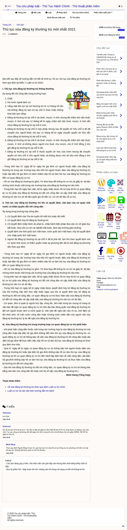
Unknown (7, 413)
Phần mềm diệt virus (120, 190)
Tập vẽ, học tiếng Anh (111, 190)
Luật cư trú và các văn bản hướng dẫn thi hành (30, 391)
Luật (49, 13)
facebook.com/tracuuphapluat (107, 289)
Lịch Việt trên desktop (110, 224)
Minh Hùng (10, 444)
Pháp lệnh (62, 13)
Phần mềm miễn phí (102, 13)
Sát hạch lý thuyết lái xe (101, 225)
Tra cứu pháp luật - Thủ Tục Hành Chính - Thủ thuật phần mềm (58, 6)
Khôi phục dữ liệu (121, 207)
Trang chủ (21, 13)
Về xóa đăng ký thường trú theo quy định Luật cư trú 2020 (36, 387)
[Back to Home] (123, 526)
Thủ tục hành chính (80, 13)
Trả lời (5, 419)
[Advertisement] (46, 58)
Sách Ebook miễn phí (56, 17)
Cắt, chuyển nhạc (120, 258)
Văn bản (20, 25)
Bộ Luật (37, 13)
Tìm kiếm (76, 17)
